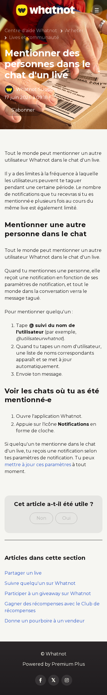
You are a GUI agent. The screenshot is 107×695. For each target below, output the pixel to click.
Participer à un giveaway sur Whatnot (48, 593)
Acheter (74, 30)
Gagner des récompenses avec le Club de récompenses (52, 607)
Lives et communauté (34, 37)
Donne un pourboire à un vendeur (45, 621)
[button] (96, 10)
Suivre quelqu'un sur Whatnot (40, 583)
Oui (66, 518)
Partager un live (23, 573)
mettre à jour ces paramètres (38, 464)
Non (41, 518)
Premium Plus (68, 664)
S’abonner (23, 110)
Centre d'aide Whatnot (31, 30)
